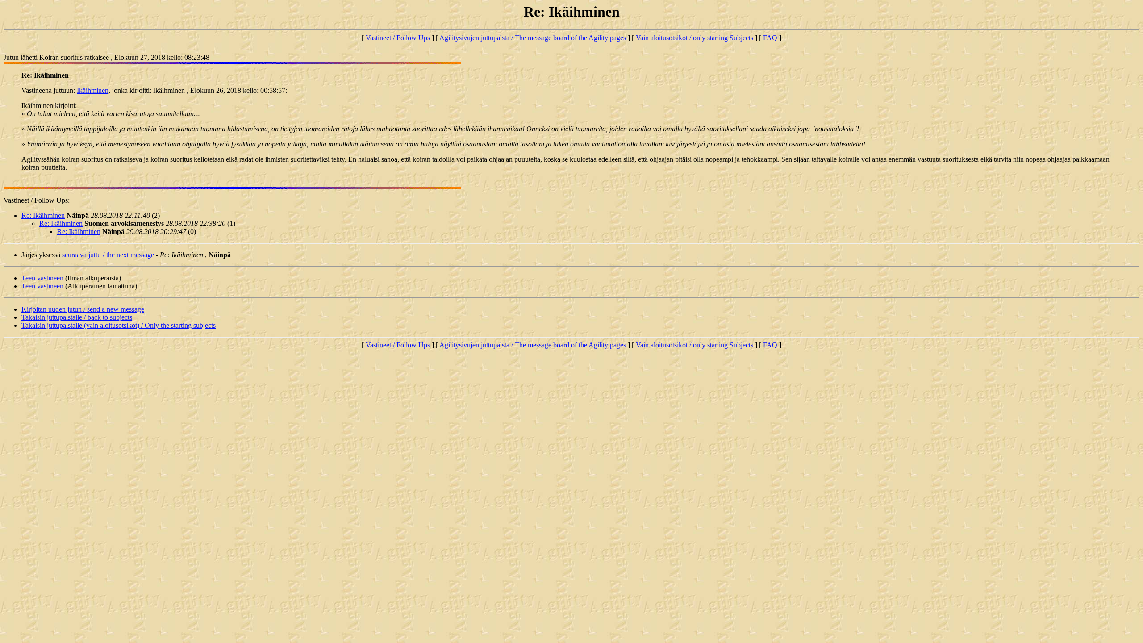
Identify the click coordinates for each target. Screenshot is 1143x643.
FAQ (770, 38)
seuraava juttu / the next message (108, 255)
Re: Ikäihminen (43, 215)
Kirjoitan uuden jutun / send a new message (82, 309)
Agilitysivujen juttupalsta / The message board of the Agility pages (532, 38)
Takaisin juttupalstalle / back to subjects (76, 317)
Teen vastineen (42, 278)
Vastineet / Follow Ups (398, 38)
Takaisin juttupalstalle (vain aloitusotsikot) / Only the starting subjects (118, 325)
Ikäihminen (92, 90)
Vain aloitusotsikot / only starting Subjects (694, 38)
